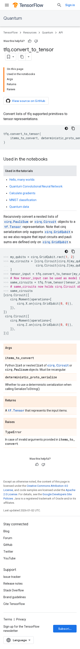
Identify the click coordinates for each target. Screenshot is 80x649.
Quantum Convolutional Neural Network (36, 186)
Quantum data (19, 206)
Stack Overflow (13, 590)
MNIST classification (22, 200)
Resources (29, 32)
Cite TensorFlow (14, 604)
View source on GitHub (28, 101)
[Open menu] (7, 5)
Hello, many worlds (22, 179)
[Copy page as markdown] (22, 56)
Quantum (12, 18)
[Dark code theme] (66, 128)
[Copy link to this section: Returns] (20, 400)
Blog (6, 531)
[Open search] (59, 5)
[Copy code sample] (73, 128)
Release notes (13, 583)
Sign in (70, 5)
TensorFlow (10, 32)
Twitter (8, 551)
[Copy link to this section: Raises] (19, 422)
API (61, 32)
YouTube (9, 558)
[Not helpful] (36, 41)
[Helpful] (29, 41)
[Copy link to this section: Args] (16, 348)
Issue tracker (12, 576)
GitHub (7, 544)
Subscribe (65, 629)
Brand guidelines (14, 597)
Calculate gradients (22, 193)
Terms (7, 619)
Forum (7, 538)
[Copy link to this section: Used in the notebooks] (52, 159)
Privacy (21, 619)
